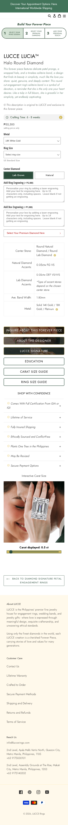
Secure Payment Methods (21, 694)
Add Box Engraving (18, 207)
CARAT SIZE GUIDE (34, 372)
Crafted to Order (16, 685)
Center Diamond (12, 169)
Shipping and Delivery (19, 703)
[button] (34, 405)
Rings (42, 813)
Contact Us (13, 666)
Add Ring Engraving (18, 183)
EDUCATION (34, 361)
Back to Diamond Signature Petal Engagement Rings (36, 580)
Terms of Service (16, 722)
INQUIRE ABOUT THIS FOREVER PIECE (34, 330)
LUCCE (36, 813)
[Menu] (64, 15)
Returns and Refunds (19, 713)
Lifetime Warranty (17, 676)
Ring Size (8, 148)
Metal (7, 134)
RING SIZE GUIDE (34, 382)
